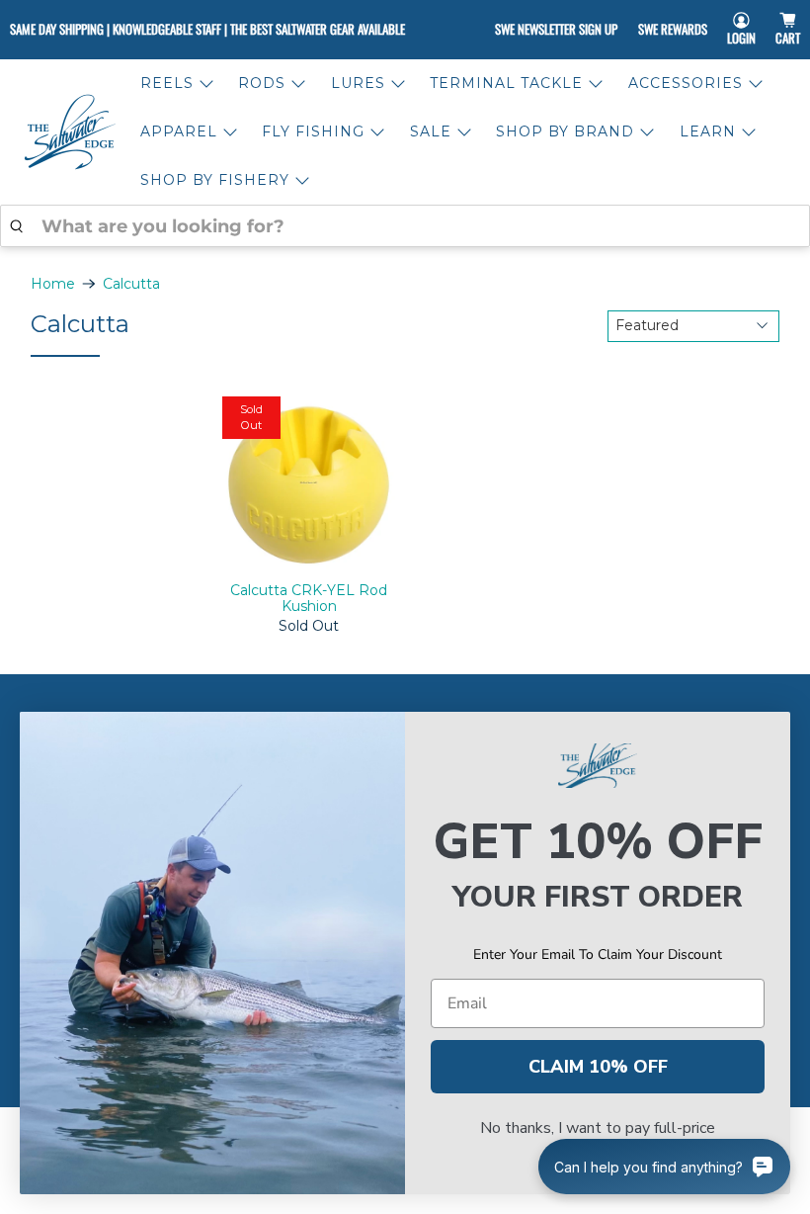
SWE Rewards (672, 29)
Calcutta (131, 284)
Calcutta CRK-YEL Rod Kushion (308, 598)
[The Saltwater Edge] (70, 132)
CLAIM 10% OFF (598, 1067)
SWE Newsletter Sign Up (556, 29)
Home (53, 284)
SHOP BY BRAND (565, 131)
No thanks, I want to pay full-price (597, 1128)
